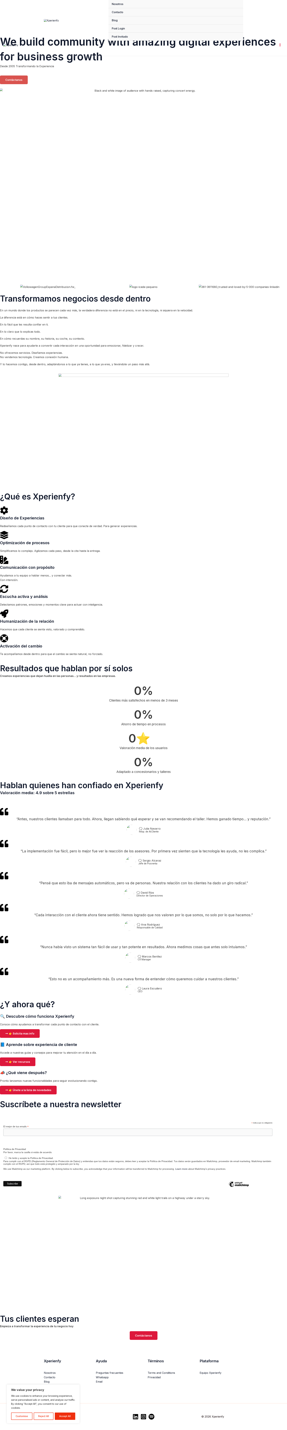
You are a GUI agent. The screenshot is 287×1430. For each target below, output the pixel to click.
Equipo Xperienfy (210, 1372)
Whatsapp (102, 1377)
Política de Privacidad (14, 1149)
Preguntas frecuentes (109, 1372)
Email (99, 1381)
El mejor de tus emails (16, 1126)
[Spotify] (151, 1417)
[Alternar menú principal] (280, 45)
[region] (43, 1403)
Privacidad (154, 1377)
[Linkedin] (136, 1417)
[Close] (76, 1387)
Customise (22, 1416)
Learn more (181, 1169)
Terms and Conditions (161, 1372)
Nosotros (117, 4)
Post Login (118, 28)
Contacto (117, 12)
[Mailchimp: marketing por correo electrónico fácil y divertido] (239, 1186)
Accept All (65, 1416)
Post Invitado (120, 36)
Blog (115, 20)
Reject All (43, 1416)
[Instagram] (143, 1417)
